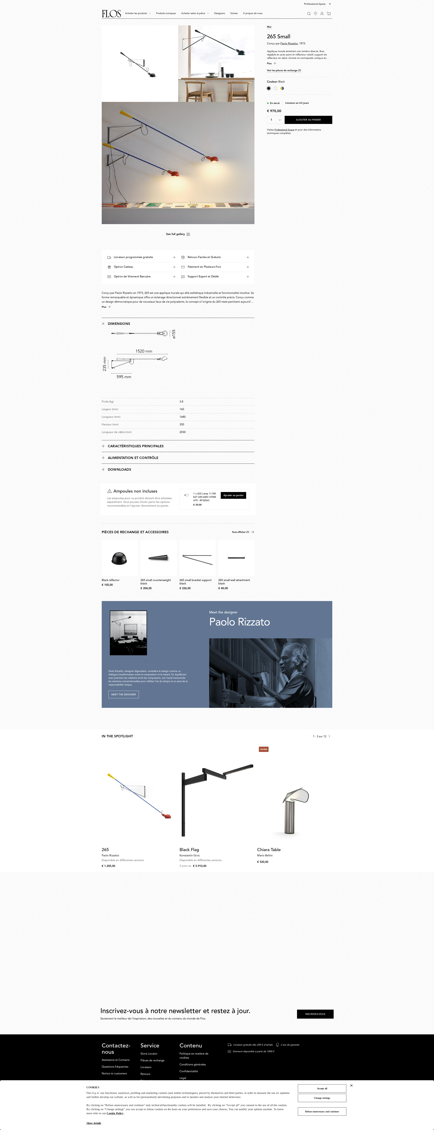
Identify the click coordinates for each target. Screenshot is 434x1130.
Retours (145, 1074)
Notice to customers (114, 1073)
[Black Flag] (217, 795)
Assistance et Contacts (116, 1060)
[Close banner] (351, 1085)
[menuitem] (137, 13)
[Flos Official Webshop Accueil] (111, 13)
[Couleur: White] (275, 88)
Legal (183, 1078)
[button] (317, 4)
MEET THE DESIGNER (123, 694)
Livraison (146, 1067)
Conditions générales (193, 1064)
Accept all (322, 1088)
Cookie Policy (115, 1113)
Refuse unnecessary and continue (322, 1111)
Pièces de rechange (152, 1060)
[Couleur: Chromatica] (282, 88)
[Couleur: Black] (268, 88)
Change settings (322, 1098)
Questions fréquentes (115, 1067)
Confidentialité (189, 1071)
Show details (93, 1123)
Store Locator (149, 1054)
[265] (139, 795)
